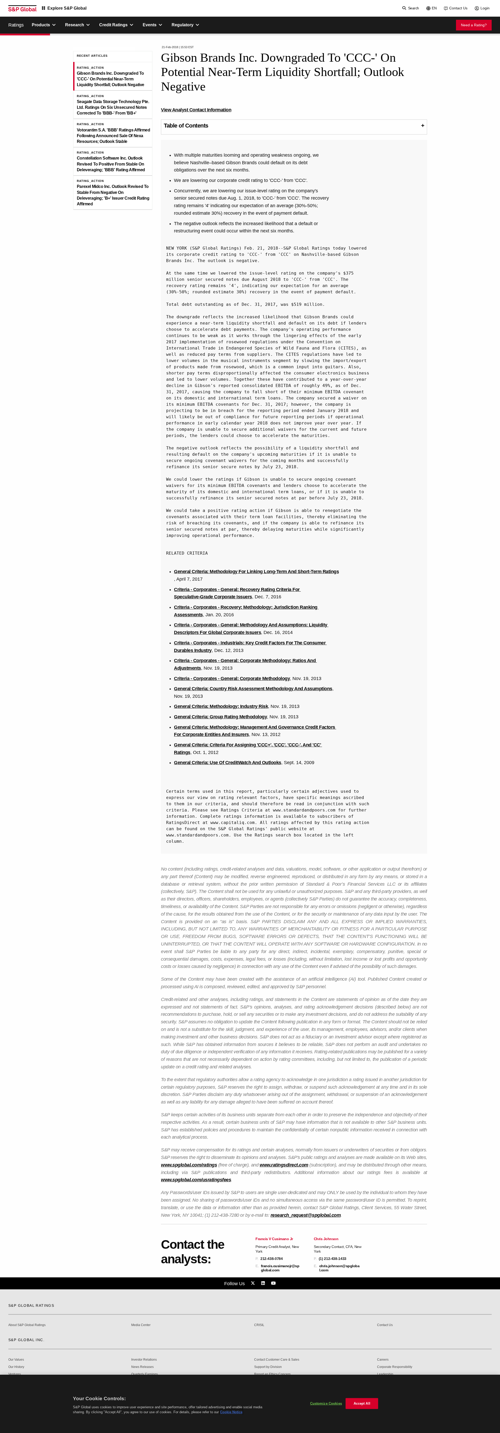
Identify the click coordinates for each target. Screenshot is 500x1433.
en (434, 8)
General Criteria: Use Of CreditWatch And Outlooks (227, 762)
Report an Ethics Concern (272, 1374)
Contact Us (458, 8)
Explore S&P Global (66, 8)
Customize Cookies (326, 1403)
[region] (250, 1404)
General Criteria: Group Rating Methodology (220, 716)
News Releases (142, 1367)
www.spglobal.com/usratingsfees (196, 1179)
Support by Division (268, 1367)
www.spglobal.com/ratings (189, 1165)
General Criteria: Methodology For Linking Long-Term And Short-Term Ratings (256, 571)
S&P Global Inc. (26, 1340)
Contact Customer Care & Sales (276, 1359)
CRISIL (259, 1325)
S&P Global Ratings (31, 1305)
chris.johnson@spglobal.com (339, 1268)
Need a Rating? (474, 25)
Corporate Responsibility (394, 1367)
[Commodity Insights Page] (253, 1283)
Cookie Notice (231, 1412)
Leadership (385, 1374)
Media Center (141, 1325)
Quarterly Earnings (144, 1374)
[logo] (22, 8)
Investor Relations (144, 1359)
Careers (383, 1359)
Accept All (362, 1403)
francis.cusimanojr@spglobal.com (280, 1268)
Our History (16, 1367)
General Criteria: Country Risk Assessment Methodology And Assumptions (253, 688)
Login (485, 8)
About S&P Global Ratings (27, 1325)
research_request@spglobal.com (306, 1215)
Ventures (14, 1374)
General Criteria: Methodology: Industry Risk (221, 706)
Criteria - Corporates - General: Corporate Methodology (232, 678)
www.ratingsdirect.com (284, 1165)
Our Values (16, 1359)
